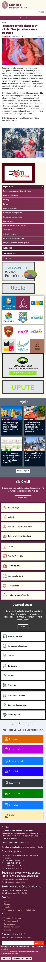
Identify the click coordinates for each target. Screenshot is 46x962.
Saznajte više (5, 951)
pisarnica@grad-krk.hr (34, 847)
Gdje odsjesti (15, 805)
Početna (4, 22)
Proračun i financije (15, 636)
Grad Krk (18, 6)
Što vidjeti (13, 771)
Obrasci (5, 204)
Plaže (11, 815)
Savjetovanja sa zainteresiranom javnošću (17, 191)
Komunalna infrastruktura (17, 705)
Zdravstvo (12, 676)
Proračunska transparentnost (12, 217)
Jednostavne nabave (10, 234)
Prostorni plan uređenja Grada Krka (14, 226)
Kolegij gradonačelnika (16, 576)
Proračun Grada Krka (10, 208)
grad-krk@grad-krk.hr (16, 868)
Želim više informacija (22, 958)
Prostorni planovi (8, 221)
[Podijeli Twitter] (43, 37)
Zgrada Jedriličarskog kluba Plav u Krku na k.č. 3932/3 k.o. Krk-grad (34, 456)
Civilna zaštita (7, 258)
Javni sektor (12, 666)
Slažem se (6, 958)
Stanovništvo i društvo (16, 696)
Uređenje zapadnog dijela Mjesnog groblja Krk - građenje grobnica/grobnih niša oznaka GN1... (11, 457)
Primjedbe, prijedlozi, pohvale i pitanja (16, 243)
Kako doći (13, 739)
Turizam (11, 655)
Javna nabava (7, 230)
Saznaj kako (23, 498)
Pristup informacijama (10, 195)
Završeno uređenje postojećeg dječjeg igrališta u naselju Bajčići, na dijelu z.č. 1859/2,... (11, 427)
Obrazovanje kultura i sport (18, 646)
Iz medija (7, 930)
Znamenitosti (14, 783)
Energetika (12, 685)
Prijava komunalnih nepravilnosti (20, 527)
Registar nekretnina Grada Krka (13, 238)
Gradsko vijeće (13, 586)
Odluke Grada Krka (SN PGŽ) (18, 595)
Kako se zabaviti (16, 761)
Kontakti (7, 901)
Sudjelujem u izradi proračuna (13, 213)
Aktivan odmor (15, 793)
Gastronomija (15, 749)
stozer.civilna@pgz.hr (16, 882)
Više (23, 627)
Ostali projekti (23, 471)
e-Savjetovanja (13, 507)
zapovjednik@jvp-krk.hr (17, 893)
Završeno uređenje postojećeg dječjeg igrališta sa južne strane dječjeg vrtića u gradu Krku (34, 427)
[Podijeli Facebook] (41, 37)
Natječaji (6, 200)
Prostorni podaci (14, 715)
